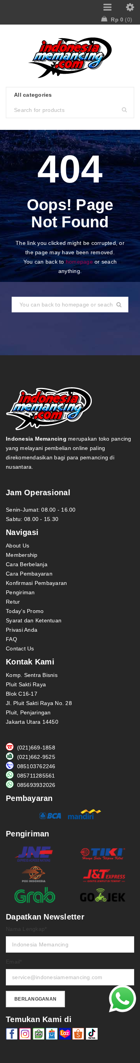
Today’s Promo (25, 611)
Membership (22, 555)
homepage (79, 262)
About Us (17, 545)
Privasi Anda (21, 630)
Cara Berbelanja (26, 564)
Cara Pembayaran (29, 573)
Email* (14, 961)
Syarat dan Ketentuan (33, 620)
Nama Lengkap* (26, 929)
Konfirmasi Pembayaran (36, 583)
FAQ (11, 639)
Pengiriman (20, 592)
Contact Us (20, 648)
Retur (13, 602)
